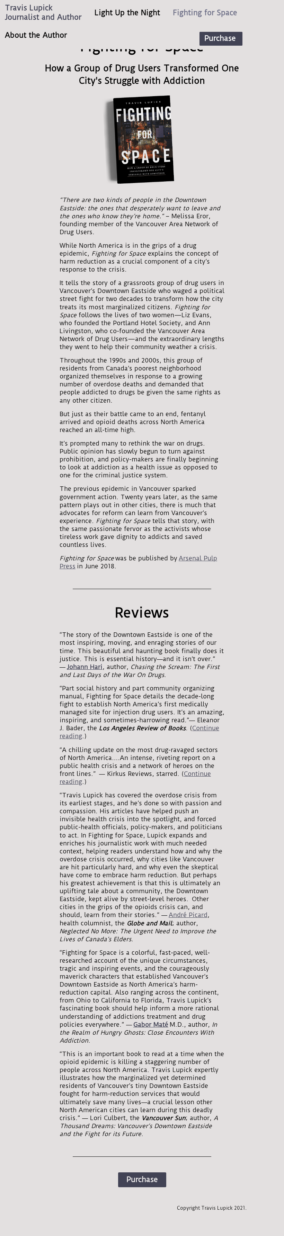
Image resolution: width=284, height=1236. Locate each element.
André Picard (188, 915)
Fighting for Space (205, 13)
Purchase (220, 38)
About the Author (36, 35)
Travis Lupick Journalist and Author (43, 12)
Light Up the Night (127, 13)
